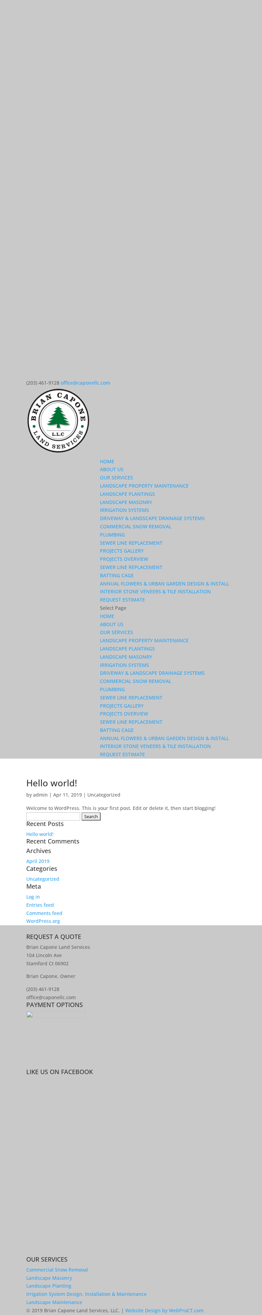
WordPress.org (43, 921)
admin (40, 794)
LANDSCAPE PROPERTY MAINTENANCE (144, 485)
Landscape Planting (48, 1285)
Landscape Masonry (49, 1278)
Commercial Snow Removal (57, 1269)
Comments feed (44, 913)
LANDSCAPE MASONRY (126, 502)
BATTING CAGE (117, 575)
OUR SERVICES (116, 477)
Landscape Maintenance (54, 1302)
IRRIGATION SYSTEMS (124, 510)
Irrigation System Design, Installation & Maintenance (86, 1294)
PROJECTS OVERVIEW (124, 559)
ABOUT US (111, 469)
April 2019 (37, 861)
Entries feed (40, 905)
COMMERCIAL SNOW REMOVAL (135, 526)
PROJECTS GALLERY (122, 550)
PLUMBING (112, 534)
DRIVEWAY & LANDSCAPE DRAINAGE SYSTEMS (152, 518)
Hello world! (51, 783)
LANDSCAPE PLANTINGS (127, 494)
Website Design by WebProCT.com (164, 1310)
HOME (107, 461)
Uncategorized (103, 794)
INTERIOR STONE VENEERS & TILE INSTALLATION (155, 591)
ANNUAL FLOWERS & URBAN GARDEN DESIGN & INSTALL (164, 583)
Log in (33, 896)
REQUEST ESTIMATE (122, 599)
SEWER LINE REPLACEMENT (131, 543)
